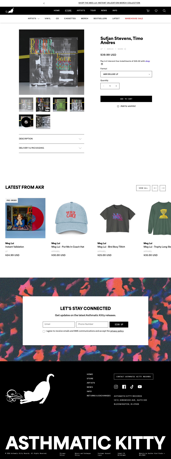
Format (103, 69)
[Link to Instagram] (116, 387)
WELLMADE (142, 455)
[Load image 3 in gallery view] (60, 104)
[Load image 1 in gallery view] (26, 104)
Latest (116, 19)
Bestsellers (100, 19)
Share (120, 49)
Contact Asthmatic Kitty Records (133, 376)
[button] (156, 11)
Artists (32, 19)
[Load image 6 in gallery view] (43, 121)
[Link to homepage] (9, 10)
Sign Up (119, 324)
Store (68, 11)
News (104, 11)
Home (57, 11)
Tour (93, 11)
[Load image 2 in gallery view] (43, 104)
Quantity (104, 81)
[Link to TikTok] (131, 387)
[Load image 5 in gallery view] (26, 121)
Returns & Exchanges (99, 396)
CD (57, 19)
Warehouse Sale (134, 19)
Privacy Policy (62, 454)
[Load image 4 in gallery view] (77, 104)
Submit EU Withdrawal (122, 454)
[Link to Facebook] (124, 387)
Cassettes (70, 19)
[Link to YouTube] (140, 387)
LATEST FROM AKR (24, 188)
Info (114, 11)
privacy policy (116, 331)
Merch (84, 19)
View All (143, 188)
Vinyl (48, 19)
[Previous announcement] (44, 3)
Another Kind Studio (155, 453)
